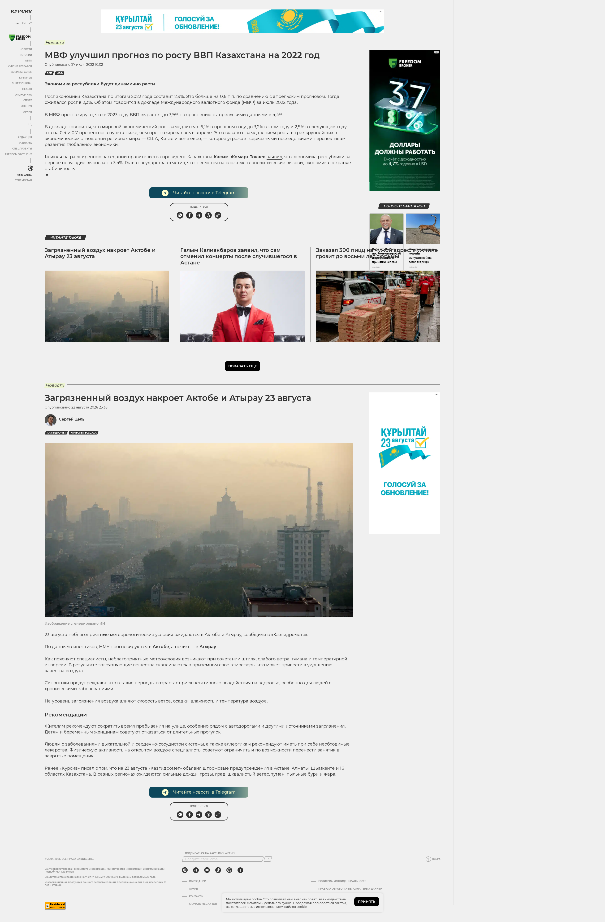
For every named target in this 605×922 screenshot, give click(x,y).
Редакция (25, 137)
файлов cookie (295, 907)
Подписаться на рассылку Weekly (210, 853)
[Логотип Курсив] (21, 11)
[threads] (229, 870)
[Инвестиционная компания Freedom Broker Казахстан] (19, 38)
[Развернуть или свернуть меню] (30, 125)
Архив (27, 111)
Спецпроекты (22, 148)
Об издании (197, 881)
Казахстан (24, 175)
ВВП (49, 73)
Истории (26, 55)
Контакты (196, 896)
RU (17, 23)
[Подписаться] (267, 859)
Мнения (26, 106)
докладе (150, 102)
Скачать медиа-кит (203, 904)
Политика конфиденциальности (342, 881)
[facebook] (240, 870)
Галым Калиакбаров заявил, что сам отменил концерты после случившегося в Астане (238, 256)
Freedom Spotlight (18, 154)
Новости (26, 49)
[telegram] (196, 870)
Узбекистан (23, 180)
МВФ (59, 73)
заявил (274, 156)
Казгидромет (56, 432)
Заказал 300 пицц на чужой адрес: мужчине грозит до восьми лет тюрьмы (377, 253)
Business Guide (21, 72)
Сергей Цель (71, 419)
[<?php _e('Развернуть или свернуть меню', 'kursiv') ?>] (30, 168)
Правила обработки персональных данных (350, 888)
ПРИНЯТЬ (366, 902)
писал (87, 768)
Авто (28, 60)
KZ (30, 23)
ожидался (56, 102)
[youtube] (207, 870)
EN (24, 23)
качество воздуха (83, 432)
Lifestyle (25, 77)
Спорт (27, 100)
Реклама (25, 143)
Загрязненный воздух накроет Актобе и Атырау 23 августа (100, 253)
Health (27, 89)
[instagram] (185, 870)
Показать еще (242, 366)
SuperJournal (22, 83)
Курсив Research (20, 66)
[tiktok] (218, 870)
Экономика (23, 94)
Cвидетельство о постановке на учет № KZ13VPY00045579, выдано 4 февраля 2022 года (100, 876)
